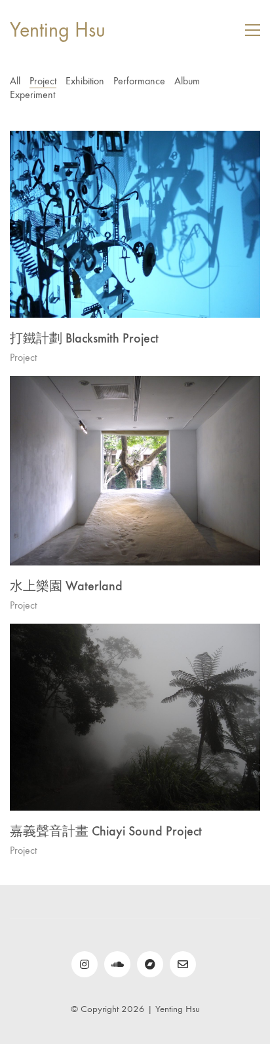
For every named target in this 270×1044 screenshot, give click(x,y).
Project (42, 81)
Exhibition (85, 81)
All (15, 81)
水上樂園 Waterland (66, 586)
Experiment (32, 94)
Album (187, 81)
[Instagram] (84, 964)
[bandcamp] (150, 964)
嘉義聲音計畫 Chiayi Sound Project (106, 831)
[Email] (183, 964)
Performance (139, 81)
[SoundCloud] (117, 964)
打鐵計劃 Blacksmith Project (84, 338)
